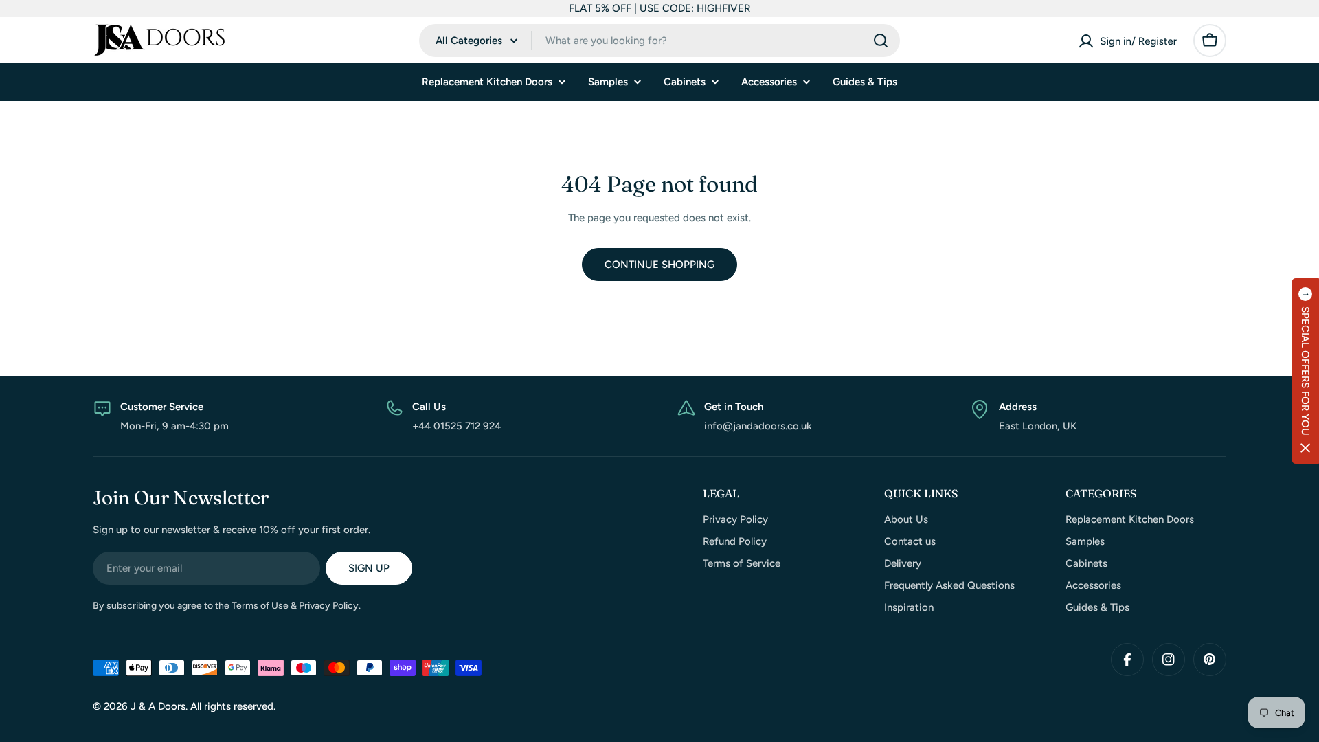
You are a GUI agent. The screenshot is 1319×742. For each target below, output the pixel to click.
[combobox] (659, 40)
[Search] (880, 40)
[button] (1305, 371)
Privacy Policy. (330, 605)
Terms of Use (260, 605)
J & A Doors (158, 706)
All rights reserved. (232, 706)
